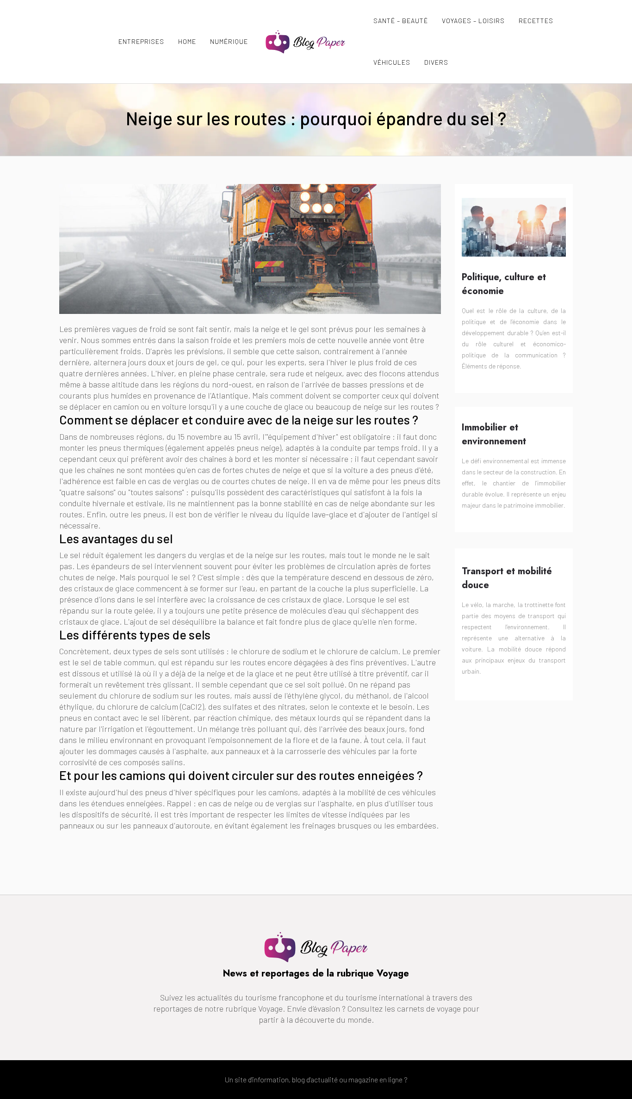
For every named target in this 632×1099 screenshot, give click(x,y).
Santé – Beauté (400, 21)
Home (187, 41)
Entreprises (141, 41)
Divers (436, 62)
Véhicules (391, 62)
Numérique (229, 41)
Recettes (536, 21)
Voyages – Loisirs (473, 21)
